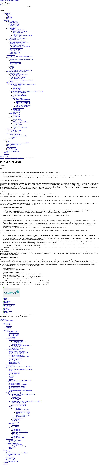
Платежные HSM (11, 28)
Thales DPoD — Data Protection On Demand (21, 56)
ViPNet (12, 96)
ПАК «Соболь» (14, 131)
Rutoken (12, 69)
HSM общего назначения (13, 39)
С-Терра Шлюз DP (18, 120)
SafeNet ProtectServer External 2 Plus (19, 42)
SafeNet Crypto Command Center (21, 46)
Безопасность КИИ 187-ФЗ (14, 144)
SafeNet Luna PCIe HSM (16, 48)
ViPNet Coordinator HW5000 (23, 105)
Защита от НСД (11, 129)
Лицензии (9, 14)
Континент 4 (16, 116)
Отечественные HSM (12, 21)
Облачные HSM (11, 55)
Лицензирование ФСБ (13, 151)
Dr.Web (12, 138)
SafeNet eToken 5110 (15, 62)
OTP (11, 60)
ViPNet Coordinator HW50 (23, 99)
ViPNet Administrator (18, 108)
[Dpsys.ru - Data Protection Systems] (9, 0)
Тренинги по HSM (12, 149)
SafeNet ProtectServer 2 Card (17, 43)
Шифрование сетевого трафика (15, 83)
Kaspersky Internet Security (20, 135)
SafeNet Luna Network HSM (17, 45)
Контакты (6, 154)
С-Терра (12, 117)
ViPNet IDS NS (17, 110)
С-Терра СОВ (16, 126)
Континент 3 (16, 115)
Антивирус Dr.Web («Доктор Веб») (14, 158)
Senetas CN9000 (17, 88)
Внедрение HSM (11, 147)
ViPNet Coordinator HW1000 (23, 102)
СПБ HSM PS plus (14, 24)
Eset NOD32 (13, 137)
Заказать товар (4, 156)
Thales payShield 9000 (15, 36)
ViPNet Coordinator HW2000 (23, 103)
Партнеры (9, 16)
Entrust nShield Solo (15, 52)
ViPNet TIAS (16, 112)
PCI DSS (9, 145)
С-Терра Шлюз (17, 119)
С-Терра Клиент (17, 124)
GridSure (12, 66)
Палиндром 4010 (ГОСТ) (19, 92)
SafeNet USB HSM (15, 49)
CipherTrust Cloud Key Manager (18, 76)
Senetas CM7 (16, 89)
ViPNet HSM (13, 27)
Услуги (6, 140)
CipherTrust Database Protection (18, 77)
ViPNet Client (16, 109)
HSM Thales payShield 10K (17, 30)
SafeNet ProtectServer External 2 (18, 41)
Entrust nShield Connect (16, 50)
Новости (6, 152)
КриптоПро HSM (14, 25)
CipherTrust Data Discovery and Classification (21, 80)
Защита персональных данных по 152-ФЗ (18, 142)
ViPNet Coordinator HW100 (23, 101)
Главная (2, 158)
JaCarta (12, 67)
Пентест (9, 141)
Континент (13, 113)
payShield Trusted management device (22, 35)
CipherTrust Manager (15, 73)
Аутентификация (11, 57)
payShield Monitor (17, 34)
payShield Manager (18, 32)
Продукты (6, 20)
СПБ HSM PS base (15, 23)
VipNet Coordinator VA (22, 106)
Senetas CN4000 (17, 85)
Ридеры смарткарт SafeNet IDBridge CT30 (21, 70)
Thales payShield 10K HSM (20, 31)
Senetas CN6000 (17, 87)
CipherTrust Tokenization (16, 78)
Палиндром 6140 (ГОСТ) (19, 95)
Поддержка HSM (11, 148)
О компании (7, 13)
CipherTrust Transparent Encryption (19, 74)
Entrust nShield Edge (15, 53)
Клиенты (9, 17)
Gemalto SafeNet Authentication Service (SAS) (21, 59)
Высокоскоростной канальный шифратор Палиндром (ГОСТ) (26, 91)
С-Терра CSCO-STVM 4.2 (20, 127)
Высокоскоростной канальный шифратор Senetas (23, 84)
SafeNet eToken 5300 (15, 63)
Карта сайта (3, 319)
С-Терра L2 (16, 123)
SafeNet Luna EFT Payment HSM (18, 38)
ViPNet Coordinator (18, 98)
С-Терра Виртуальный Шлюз (20, 122)
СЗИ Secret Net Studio (15, 130)
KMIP (11, 81)
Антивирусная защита (13, 133)
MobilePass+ (13, 64)
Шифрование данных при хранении (16, 71)
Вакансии (9, 18)
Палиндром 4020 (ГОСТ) (19, 94)
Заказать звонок (4, 4)
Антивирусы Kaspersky (16, 134)
